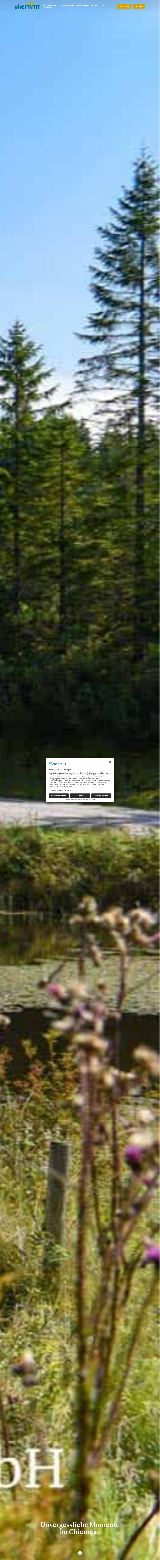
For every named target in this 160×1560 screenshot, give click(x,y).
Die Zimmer (56, 5)
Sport (105, 5)
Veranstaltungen (82, 5)
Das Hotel (47, 5)
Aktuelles (47, 7)
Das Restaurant (69, 5)
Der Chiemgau (96, 5)
